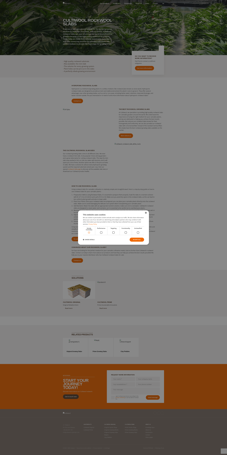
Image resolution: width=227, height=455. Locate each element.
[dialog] (113, 227)
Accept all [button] (137, 239)
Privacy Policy (92, 224)
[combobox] (146, 213)
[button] (89, 240)
